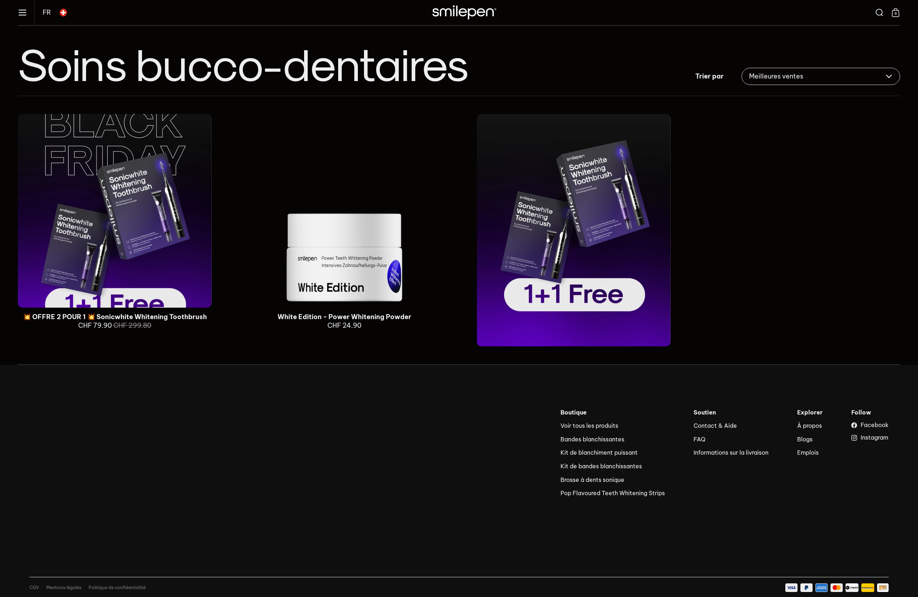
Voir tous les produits (589, 425)
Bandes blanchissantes (592, 439)
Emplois (808, 452)
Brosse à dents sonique (592, 479)
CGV (34, 587)
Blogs (805, 439)
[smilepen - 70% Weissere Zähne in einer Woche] (464, 12)
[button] (46, 12)
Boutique (573, 412)
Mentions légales (63, 587)
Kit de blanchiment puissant (599, 452)
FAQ (699, 439)
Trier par (709, 76)
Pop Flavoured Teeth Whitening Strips (612, 493)
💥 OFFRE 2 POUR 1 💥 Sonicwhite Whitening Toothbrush (115, 230)
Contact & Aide (715, 425)
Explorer (810, 412)
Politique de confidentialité (117, 587)
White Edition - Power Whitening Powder (344, 230)
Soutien (705, 412)
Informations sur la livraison (731, 452)
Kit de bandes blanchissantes (601, 466)
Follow (861, 412)
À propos (809, 425)
